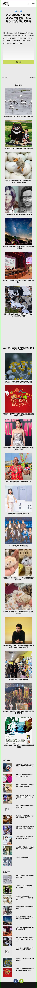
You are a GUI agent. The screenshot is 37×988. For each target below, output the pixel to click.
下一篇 (31, 77)
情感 (21, 11)
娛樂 (16, 11)
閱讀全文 (18, 62)
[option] (18, 814)
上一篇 (5, 77)
